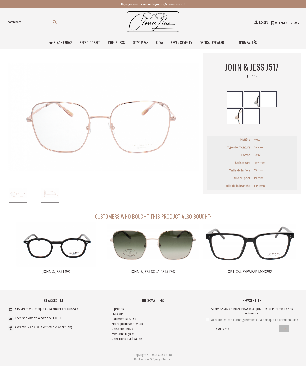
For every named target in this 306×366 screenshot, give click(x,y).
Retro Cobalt (90, 42)
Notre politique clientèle (127, 324)
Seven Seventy (181, 42)
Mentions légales (122, 334)
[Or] (234, 99)
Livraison (117, 314)
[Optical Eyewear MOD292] (249, 244)
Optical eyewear (212, 42)
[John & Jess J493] (56, 244)
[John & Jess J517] (24, 193)
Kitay (159, 42)
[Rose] (268, 99)
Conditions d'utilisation (126, 339)
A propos (117, 309)
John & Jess (116, 42)
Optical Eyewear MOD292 (250, 271)
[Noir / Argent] (251, 99)
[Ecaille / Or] (251, 116)
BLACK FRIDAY (63, 42)
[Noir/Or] (234, 116)
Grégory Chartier (161, 359)
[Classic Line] (153, 21)
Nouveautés (248, 42)
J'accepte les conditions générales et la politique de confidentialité (254, 320)
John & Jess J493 (56, 271)
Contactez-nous (122, 329)
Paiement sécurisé (123, 319)
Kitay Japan (140, 42)
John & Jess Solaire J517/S (153, 271)
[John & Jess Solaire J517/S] (153, 244)
